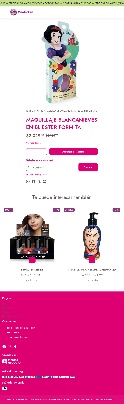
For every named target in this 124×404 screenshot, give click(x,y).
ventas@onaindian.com (17, 337)
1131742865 (13, 332)
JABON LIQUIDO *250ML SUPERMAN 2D (92, 269)
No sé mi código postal (37, 174)
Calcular (88, 167)
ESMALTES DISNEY (32, 269)
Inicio (4, 304)
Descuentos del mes (11, 316)
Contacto (6, 312)
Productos (7, 308)
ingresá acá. (89, 399)
